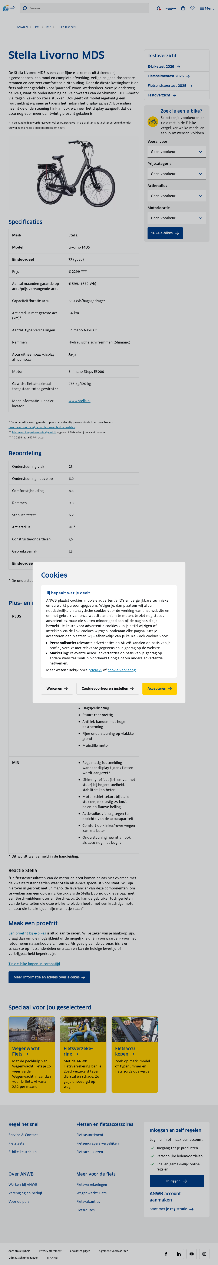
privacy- (95, 670)
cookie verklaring (122, 670)
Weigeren (54, 688)
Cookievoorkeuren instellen (105, 688)
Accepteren (157, 688)
